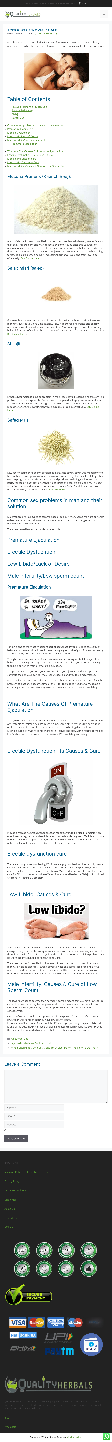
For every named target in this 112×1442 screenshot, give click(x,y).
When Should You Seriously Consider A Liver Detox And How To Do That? (54, 1047)
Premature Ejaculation (20, 129)
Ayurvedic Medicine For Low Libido (31, 1043)
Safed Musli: (19, 117)
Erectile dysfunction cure (21, 158)
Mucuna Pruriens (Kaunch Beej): (30, 106)
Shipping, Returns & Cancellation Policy (26, 1172)
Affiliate (8, 1227)
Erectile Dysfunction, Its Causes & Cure (30, 154)
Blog (6, 1417)
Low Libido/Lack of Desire (22, 136)
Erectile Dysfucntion (18, 132)
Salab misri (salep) (22, 110)
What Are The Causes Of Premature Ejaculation (35, 151)
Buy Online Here (30, 258)
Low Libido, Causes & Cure (23, 162)
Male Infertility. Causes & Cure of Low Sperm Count (37, 166)
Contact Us (10, 1218)
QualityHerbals (74, 1437)
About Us (9, 1208)
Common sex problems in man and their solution (35, 125)
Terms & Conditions (15, 1190)
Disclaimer (10, 1199)
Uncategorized (19, 1038)
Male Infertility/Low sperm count (26, 140)
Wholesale (10, 1426)
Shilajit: (16, 114)
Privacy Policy (12, 1181)
